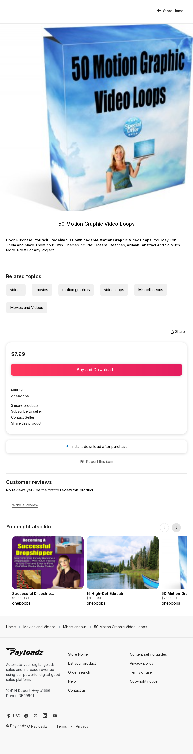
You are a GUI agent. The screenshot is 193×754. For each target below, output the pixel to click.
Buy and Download (96, 369)
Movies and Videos (26, 307)
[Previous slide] (164, 527)
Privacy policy (141, 663)
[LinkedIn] (45, 715)
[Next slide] (176, 527)
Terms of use (141, 672)
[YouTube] (54, 715)
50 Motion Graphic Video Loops (120, 627)
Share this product (26, 423)
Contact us (77, 690)
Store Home (173, 11)
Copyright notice (144, 681)
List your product (82, 663)
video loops (114, 289)
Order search (79, 672)
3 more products (24, 405)
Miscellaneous (150, 289)
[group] (48, 571)
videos (16, 289)
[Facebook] (26, 715)
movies (42, 289)
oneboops (20, 396)
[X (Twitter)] (36, 715)
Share (180, 331)
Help (72, 681)
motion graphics (76, 289)
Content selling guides (148, 654)
